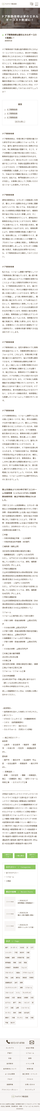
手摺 (16, 952)
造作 (16, 982)
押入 (20, 1002)
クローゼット (9, 972)
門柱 (6, 977)
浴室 (12, 1008)
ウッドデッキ (27, 992)
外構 (13, 1017)
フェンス (24, 967)
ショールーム (25, 1008)
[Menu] (36, 3)
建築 (21, 982)
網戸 (6, 947)
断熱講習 (8, 962)
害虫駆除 (16, 967)
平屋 (6, 1022)
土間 (17, 1008)
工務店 (8, 881)
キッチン (20, 1017)
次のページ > (32, 855)
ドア (6, 1008)
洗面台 (18, 972)
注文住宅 (26, 1012)
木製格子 (8, 967)
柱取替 (7, 997)
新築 (20, 1012)
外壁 (32, 1017)
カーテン (8, 1012)
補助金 (19, 997)
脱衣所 (22, 952)
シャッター (8, 952)
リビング (26, 1002)
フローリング (9, 992)
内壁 (28, 952)
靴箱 (25, 962)
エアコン (8, 1002)
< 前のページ (8, 855)
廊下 (14, 1002)
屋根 (13, 957)
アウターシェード (28, 972)
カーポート (14, 947)
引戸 (32, 947)
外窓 (32, 997)
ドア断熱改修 (12, 109)
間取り (7, 1017)
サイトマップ (30, 1090)
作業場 (31, 977)
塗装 (28, 957)
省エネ (13, 1022)
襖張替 (25, 977)
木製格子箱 (20, 957)
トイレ (18, 992)
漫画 (21, 987)
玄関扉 (26, 997)
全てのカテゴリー (12, 873)
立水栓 (22, 947)
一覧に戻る (20, 855)
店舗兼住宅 (8, 982)
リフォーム (10, 877)
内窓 (13, 997)
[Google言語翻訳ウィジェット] (31, 3)
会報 (12, 977)
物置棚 (7, 957)
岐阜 (14, 1012)
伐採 (20, 962)
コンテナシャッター (11, 987)
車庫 (14, 962)
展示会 (18, 977)
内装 (26, 1017)
